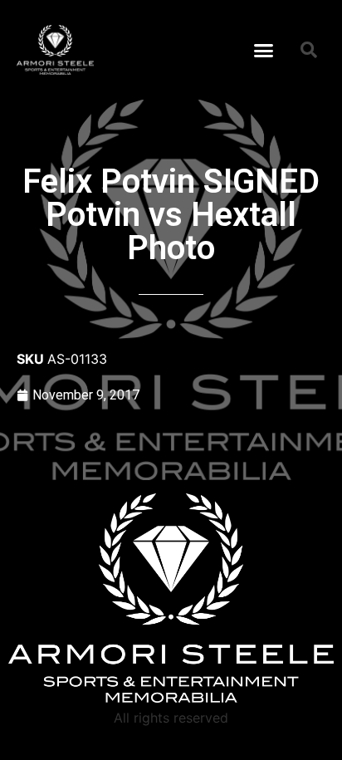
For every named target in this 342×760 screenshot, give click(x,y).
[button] (264, 50)
